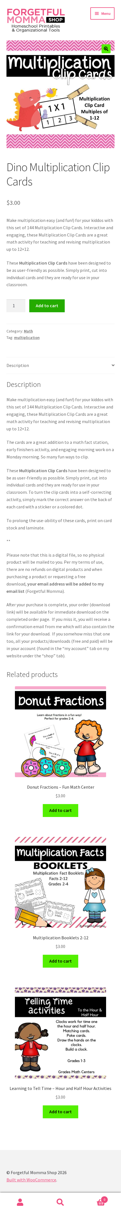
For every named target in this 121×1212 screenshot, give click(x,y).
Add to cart (47, 305)
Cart (93, 1197)
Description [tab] (17, 365)
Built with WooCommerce (31, 1180)
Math (28, 331)
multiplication (27, 337)
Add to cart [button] (60, 810)
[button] (106, 48)
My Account (20, 1202)
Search (60, 1202)
